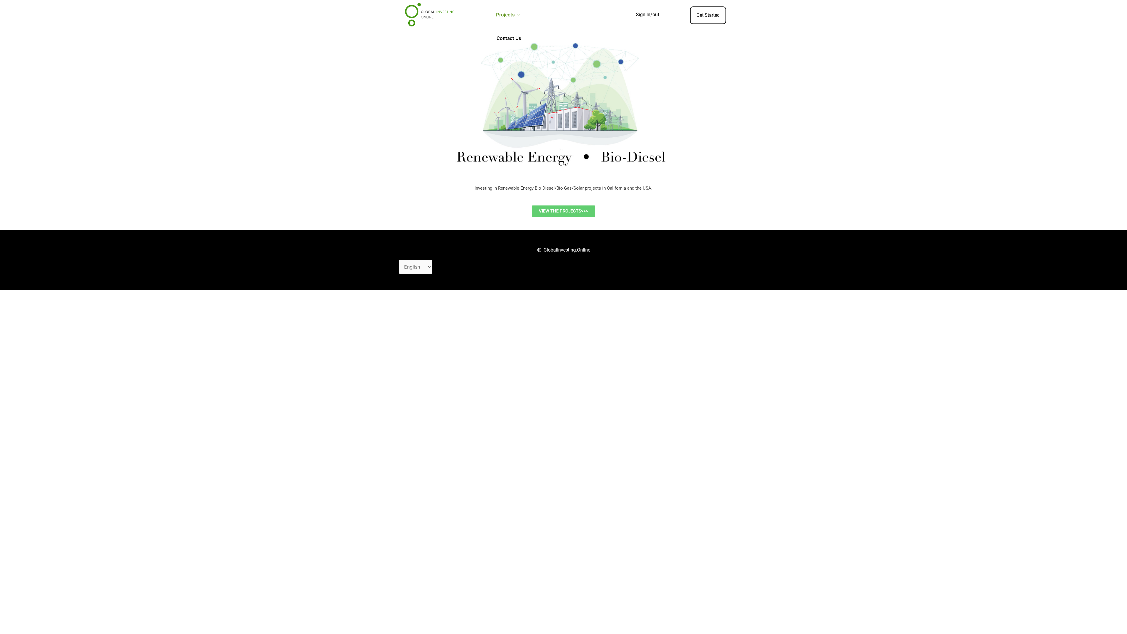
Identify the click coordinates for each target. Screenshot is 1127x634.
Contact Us (509, 38)
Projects (505, 15)
